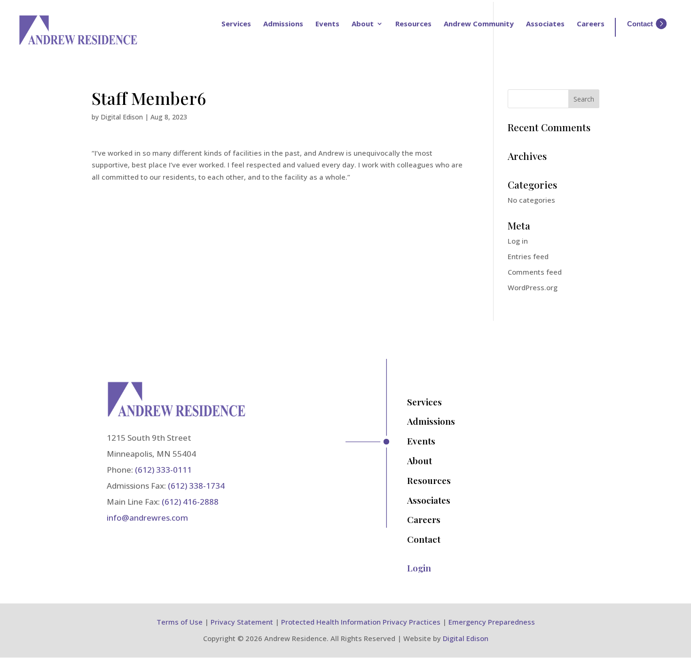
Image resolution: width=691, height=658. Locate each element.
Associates (545, 23)
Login (419, 568)
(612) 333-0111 (163, 469)
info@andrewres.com (147, 517)
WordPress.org (533, 287)
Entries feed (528, 256)
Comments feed (535, 272)
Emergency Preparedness (491, 621)
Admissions (283, 23)
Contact (423, 539)
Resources (413, 23)
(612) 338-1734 (196, 485)
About (363, 23)
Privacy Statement (242, 621)
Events (327, 23)
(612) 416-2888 (190, 501)
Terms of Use (180, 621)
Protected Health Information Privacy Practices (360, 621)
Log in (518, 241)
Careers (591, 23)
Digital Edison (122, 116)
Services (236, 23)
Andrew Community (479, 23)
